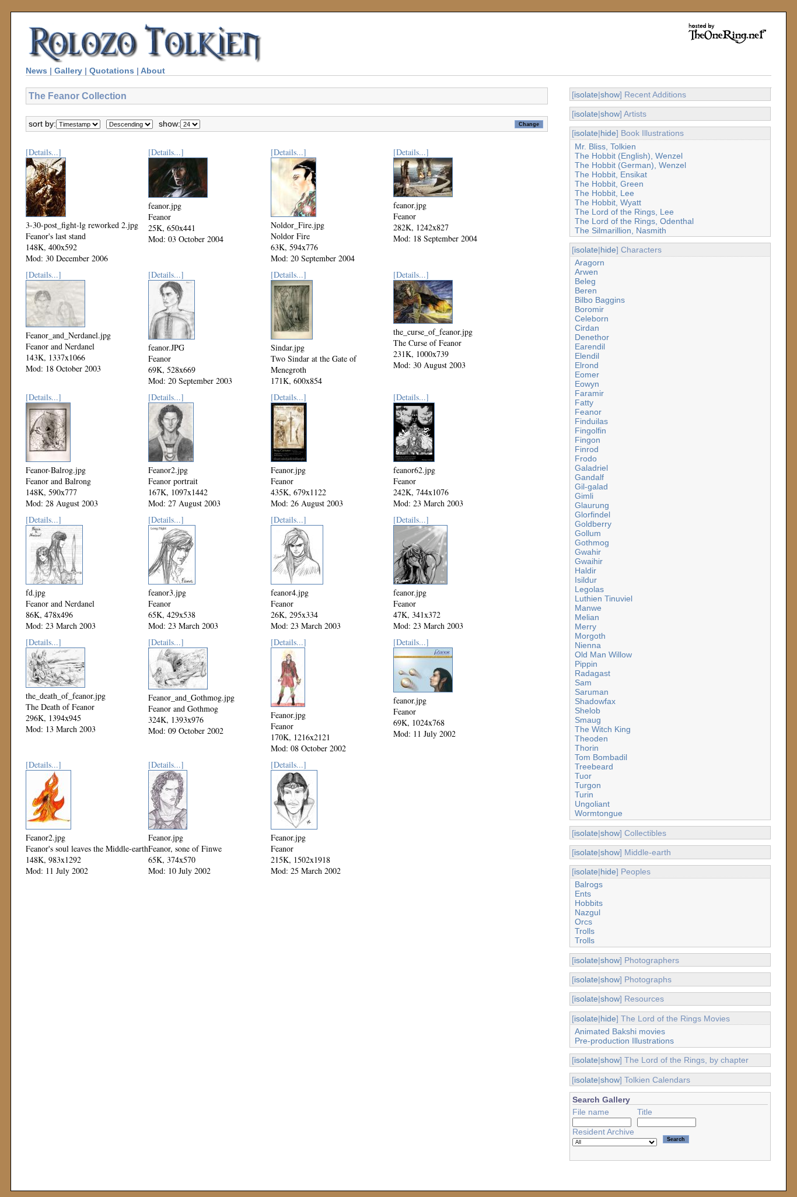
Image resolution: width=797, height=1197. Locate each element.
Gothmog (592, 542)
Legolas (589, 589)
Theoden (591, 738)
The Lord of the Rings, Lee (624, 211)
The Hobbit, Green (609, 183)
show (610, 94)
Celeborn (592, 318)
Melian (587, 617)
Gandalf (589, 477)
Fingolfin (590, 430)
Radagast (592, 673)
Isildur (586, 579)
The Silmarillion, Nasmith (620, 230)
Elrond (587, 365)
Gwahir (588, 551)
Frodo (586, 458)
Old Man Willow (603, 654)
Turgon (588, 785)
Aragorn (589, 262)
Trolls (585, 931)
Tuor (583, 775)
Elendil (587, 355)
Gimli (584, 496)
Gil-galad (591, 486)
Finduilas (591, 421)
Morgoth (590, 635)
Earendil (590, 346)
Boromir (589, 309)
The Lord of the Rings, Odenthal (634, 221)
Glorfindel (592, 514)
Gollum (588, 533)
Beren (586, 290)
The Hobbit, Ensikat (611, 174)
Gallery (68, 70)
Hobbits (589, 903)
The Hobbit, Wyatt (608, 202)
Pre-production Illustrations (624, 1040)
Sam (583, 682)
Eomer (587, 374)
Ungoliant (592, 803)
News (36, 70)
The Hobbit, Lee (604, 193)
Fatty (584, 402)
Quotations (111, 70)
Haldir (585, 570)
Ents (583, 893)
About (153, 70)
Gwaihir (589, 561)
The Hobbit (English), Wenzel (629, 155)
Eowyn (587, 383)
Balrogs (589, 884)
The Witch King (603, 729)
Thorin (587, 747)
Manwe (588, 607)
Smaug (588, 719)
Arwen (586, 271)
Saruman (592, 691)
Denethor (592, 337)
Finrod (587, 449)
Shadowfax (595, 701)
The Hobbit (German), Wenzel (630, 165)
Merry (585, 626)
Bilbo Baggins (600, 299)
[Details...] (43, 152)
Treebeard (594, 766)
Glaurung (592, 505)
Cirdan (587, 327)
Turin (584, 794)
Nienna (588, 645)
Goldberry (593, 523)
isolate (586, 94)
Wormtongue (599, 813)
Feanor (588, 411)
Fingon (587, 439)
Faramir (589, 393)
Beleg (585, 281)
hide (608, 133)
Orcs (583, 921)
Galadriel (591, 468)
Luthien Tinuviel (603, 598)
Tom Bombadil (601, 757)
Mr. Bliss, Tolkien (605, 146)
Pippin (586, 663)
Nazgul (587, 912)
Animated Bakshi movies (620, 1031)
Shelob (587, 710)
